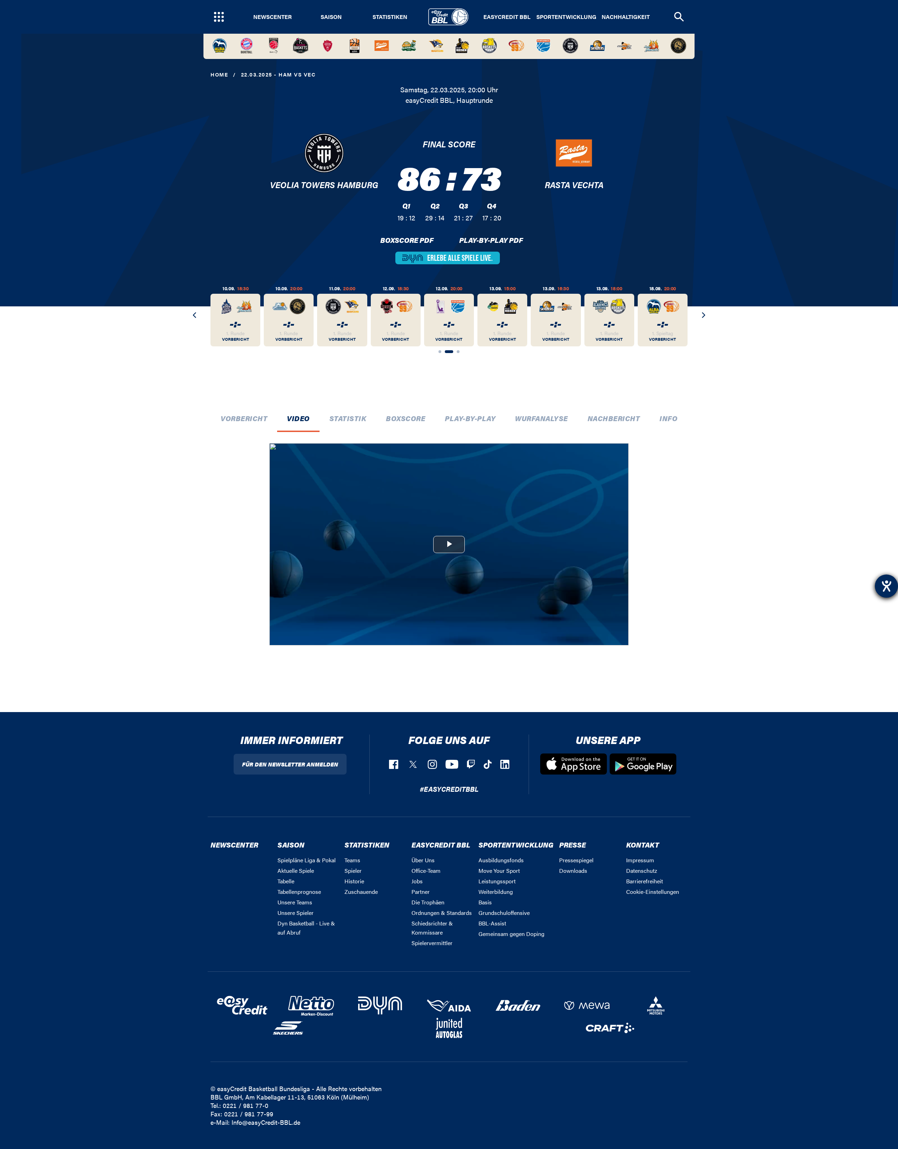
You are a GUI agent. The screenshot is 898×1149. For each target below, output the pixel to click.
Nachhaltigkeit (626, 17)
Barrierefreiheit (644, 881)
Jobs (417, 881)
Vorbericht (244, 418)
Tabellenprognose (299, 892)
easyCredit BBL (506, 17)
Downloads (573, 870)
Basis (485, 902)
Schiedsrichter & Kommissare (432, 927)
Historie (354, 881)
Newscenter (272, 17)
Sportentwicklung (566, 17)
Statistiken (390, 17)
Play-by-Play (470, 418)
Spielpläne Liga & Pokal (306, 860)
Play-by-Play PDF (491, 240)
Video (298, 418)
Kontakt (642, 844)
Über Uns (423, 860)
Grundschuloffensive (504, 913)
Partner (420, 892)
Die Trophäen (427, 902)
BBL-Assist (492, 923)
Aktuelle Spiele (295, 870)
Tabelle (285, 881)
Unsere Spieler (295, 913)
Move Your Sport (499, 870)
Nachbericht (614, 418)
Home (219, 74)
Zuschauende (361, 892)
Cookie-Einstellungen (652, 892)
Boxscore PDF (407, 240)
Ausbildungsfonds (501, 860)
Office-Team (426, 870)
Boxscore (405, 418)
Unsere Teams (294, 902)
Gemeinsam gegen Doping (511, 934)
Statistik (348, 418)
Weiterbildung (495, 892)
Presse (572, 844)
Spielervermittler (432, 943)
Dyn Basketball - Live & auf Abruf (306, 927)
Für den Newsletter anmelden (290, 764)
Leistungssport (497, 881)
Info (668, 418)
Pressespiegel (576, 860)
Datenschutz (641, 870)
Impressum (640, 860)
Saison (331, 17)
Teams (352, 860)
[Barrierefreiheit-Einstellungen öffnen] (886, 586)
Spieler (353, 870)
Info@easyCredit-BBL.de (266, 1122)
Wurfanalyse (541, 418)
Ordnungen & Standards (441, 913)
